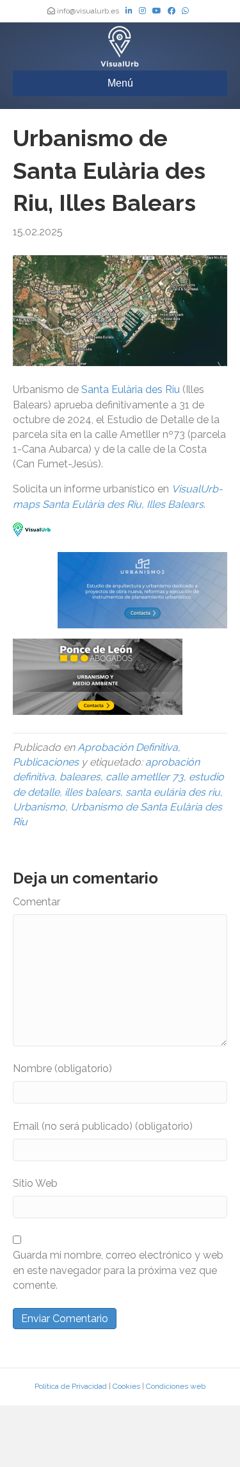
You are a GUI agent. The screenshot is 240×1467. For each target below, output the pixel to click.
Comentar (36, 902)
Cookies (126, 1386)
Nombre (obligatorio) (62, 1068)
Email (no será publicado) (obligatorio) (103, 1126)
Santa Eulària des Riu (130, 389)
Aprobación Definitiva (127, 747)
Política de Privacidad (71, 1386)
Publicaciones (46, 762)
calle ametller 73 (145, 777)
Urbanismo (39, 807)
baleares (80, 777)
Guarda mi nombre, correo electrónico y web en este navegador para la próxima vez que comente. (118, 1270)
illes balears (92, 792)
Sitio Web (35, 1183)
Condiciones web (175, 1386)
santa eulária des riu (172, 792)
